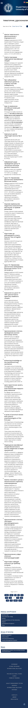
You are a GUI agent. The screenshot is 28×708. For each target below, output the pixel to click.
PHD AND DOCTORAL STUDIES (14, 673)
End (20, 600)
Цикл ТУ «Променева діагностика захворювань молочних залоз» (13, 179)
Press (3, 625)
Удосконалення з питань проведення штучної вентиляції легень (13, 333)
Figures (4, 621)
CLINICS (14, 676)
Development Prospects (8, 623)
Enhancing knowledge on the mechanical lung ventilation (13, 362)
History (4, 618)
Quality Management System (9, 640)
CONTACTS (14, 695)
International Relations (8, 638)
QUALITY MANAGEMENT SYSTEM (14, 683)
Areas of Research (6, 635)
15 (21, 597)
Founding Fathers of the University (11, 620)
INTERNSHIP (14, 664)
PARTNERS (14, 689)
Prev (11, 595)
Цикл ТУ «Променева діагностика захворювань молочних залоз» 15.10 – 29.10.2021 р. (13, 267)
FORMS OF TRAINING (14, 678)
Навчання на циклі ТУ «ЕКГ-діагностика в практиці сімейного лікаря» (12, 295)
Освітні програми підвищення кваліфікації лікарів (13, 59)
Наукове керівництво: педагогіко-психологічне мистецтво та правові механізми (13, 206)
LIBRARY (14, 697)
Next (15, 600)
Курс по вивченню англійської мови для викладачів (12, 108)
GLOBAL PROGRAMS (14, 666)
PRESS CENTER (14, 699)
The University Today (7, 616)
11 (6, 597)
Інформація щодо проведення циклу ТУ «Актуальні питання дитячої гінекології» (12, 164)
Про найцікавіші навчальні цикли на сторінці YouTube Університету (11, 82)
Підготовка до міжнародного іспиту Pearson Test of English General (12, 236)
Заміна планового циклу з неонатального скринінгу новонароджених (13, 481)
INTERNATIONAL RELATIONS (14, 668)
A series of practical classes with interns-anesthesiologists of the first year (13, 417)
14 (17, 597)
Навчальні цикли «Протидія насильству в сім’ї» (13, 136)
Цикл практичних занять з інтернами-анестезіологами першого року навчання (13, 387)
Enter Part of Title (7, 26)
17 (11, 600)
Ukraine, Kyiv (5, 615)
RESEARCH (14, 685)
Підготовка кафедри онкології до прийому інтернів (12, 563)
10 (22, 595)
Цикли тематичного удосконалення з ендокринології (11, 36)
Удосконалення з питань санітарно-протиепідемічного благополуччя (13, 522)
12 (10, 597)
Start (6, 595)
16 (7, 600)
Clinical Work (5, 636)
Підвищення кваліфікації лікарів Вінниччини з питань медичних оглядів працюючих (13, 447)
